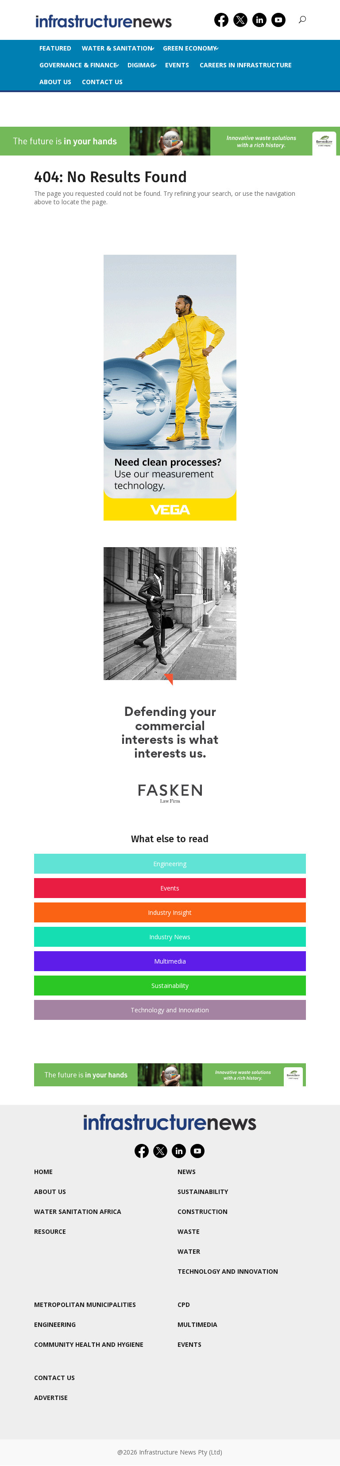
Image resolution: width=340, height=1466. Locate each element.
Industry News (169, 937)
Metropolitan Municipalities (85, 1304)
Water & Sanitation (117, 48)
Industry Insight (170, 912)
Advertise (51, 1397)
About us (55, 82)
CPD (184, 1304)
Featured (55, 48)
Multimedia (170, 961)
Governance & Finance (78, 65)
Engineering (169, 863)
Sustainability (170, 985)
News (187, 1171)
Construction (203, 1211)
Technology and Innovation (170, 1010)
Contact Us (102, 82)
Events (177, 65)
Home (43, 1171)
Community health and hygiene (88, 1344)
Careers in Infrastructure (246, 65)
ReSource (50, 1231)
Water (189, 1251)
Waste (189, 1231)
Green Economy (189, 48)
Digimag (141, 65)
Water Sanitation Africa (77, 1211)
